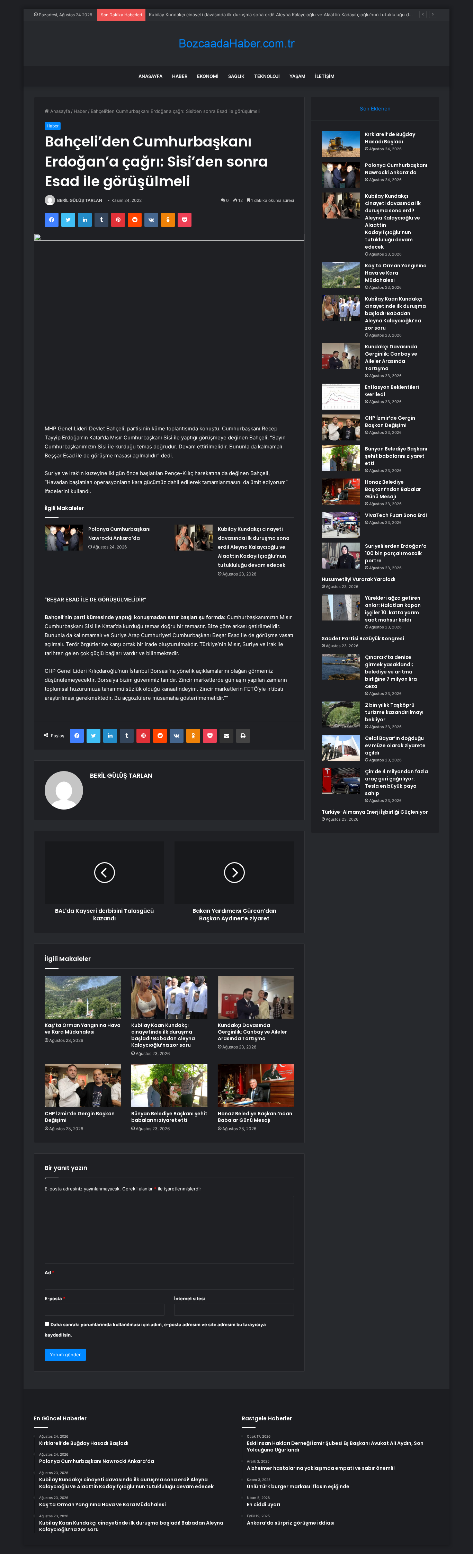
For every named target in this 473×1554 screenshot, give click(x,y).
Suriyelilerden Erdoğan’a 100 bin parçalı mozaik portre (396, 553)
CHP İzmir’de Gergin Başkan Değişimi (80, 1117)
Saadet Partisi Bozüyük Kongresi (363, 638)
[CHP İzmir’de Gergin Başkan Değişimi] (83, 1085)
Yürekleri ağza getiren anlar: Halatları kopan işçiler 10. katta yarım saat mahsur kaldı (393, 609)
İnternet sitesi (189, 1298)
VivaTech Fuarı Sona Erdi (396, 515)
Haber (179, 76)
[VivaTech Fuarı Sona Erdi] (341, 525)
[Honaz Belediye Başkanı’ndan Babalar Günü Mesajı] (256, 1085)
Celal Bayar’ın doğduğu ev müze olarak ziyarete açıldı (395, 745)
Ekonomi (207, 76)
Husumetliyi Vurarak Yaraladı (358, 579)
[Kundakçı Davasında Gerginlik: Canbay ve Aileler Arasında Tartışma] (256, 997)
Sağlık (236, 76)
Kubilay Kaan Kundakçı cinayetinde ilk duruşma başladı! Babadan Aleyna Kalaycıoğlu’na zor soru (163, 1035)
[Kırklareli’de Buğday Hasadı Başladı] (341, 144)
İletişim (324, 76)
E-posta (55, 1298)
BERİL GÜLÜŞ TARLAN (79, 200)
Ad (49, 1272)
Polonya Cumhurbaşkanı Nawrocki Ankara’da (396, 169)
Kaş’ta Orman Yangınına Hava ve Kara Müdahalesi (83, 1028)
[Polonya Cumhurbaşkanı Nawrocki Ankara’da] (64, 538)
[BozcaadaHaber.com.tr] (236, 43)
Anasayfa (150, 76)
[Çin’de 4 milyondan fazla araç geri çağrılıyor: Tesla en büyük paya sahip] (341, 781)
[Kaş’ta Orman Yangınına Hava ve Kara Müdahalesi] (83, 997)
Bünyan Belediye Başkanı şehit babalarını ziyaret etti (169, 1117)
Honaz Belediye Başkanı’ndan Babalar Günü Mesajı (255, 1117)
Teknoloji (267, 76)
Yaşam (297, 76)
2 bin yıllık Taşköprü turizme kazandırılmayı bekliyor (394, 712)
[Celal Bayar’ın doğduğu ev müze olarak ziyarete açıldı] (341, 748)
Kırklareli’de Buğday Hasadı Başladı (390, 138)
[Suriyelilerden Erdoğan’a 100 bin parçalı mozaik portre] (341, 556)
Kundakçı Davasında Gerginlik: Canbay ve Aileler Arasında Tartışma (252, 1032)
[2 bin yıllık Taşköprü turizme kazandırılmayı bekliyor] (341, 714)
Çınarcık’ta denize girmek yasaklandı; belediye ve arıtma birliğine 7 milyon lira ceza (391, 672)
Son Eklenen (375, 108)
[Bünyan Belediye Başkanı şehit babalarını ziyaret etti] (169, 1085)
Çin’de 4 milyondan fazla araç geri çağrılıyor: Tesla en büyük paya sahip (396, 782)
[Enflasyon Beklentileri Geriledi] (341, 397)
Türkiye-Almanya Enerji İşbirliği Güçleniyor (375, 812)
